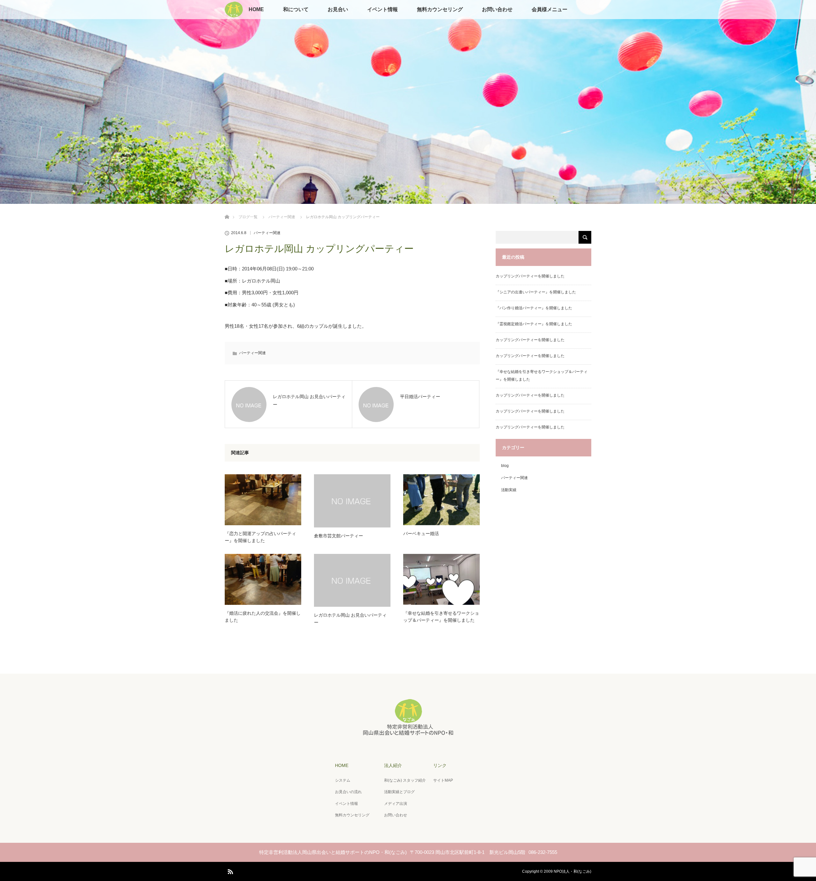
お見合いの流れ (348, 792)
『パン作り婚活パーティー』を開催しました (534, 308)
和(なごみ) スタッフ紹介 (405, 780)
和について (296, 9)
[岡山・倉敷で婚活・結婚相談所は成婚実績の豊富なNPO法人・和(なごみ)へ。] (408, 734)
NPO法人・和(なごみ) (572, 871)
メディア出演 (395, 803)
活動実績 (508, 490)
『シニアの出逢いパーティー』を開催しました (536, 292)
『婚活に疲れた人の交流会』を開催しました (263, 617)
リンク (440, 765)
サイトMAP (443, 780)
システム (342, 780)
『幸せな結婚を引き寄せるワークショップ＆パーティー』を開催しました (441, 617)
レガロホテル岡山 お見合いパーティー (350, 618)
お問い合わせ (497, 9)
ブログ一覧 (248, 217)
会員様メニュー (549, 9)
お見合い (338, 9)
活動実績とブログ (399, 792)
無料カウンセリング (440, 9)
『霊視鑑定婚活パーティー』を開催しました (534, 324)
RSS (229, 870)
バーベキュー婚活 (421, 533)
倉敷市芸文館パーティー (338, 535)
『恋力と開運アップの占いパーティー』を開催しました (260, 537)
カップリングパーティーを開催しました (530, 276)
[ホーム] (227, 209)
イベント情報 (382, 9)
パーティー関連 (281, 217)
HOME (256, 9)
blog (505, 465)
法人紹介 (393, 765)
